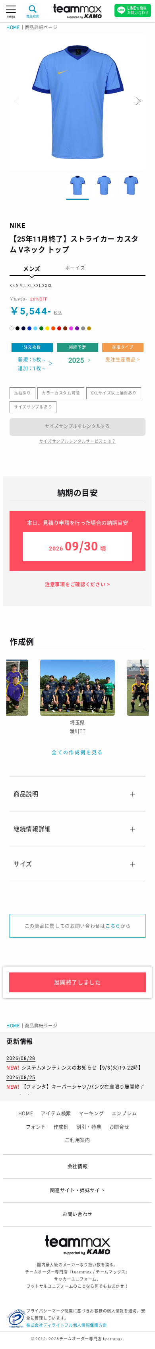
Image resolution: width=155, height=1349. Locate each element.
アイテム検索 (56, 1114)
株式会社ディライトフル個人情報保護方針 (66, 1325)
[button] (137, 101)
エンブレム (124, 1114)
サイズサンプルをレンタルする (77, 426)
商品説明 (26, 794)
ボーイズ (75, 268)
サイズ (23, 864)
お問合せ (119, 1127)
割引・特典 (89, 1127)
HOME (13, 27)
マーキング (91, 1114)
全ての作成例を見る (77, 753)
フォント (36, 1127)
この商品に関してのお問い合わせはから (78, 926)
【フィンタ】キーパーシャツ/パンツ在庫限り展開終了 (83, 1087)
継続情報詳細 (32, 829)
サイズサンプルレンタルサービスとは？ (77, 441)
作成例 (61, 1127)
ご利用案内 (77, 1140)
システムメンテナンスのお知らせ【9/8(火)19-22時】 (82, 1068)
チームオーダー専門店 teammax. (91, 1339)
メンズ (32, 269)
